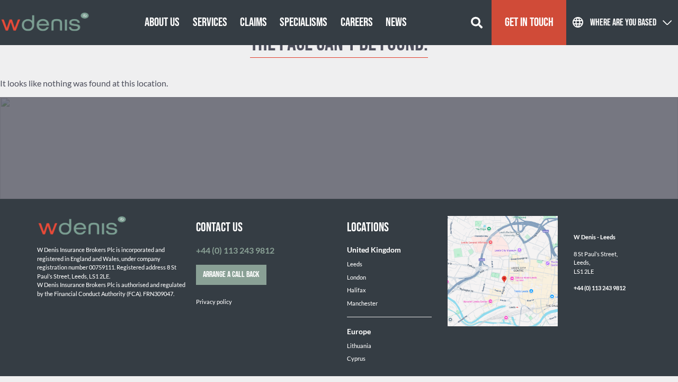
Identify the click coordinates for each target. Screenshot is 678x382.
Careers (357, 22)
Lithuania (359, 345)
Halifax (356, 289)
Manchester (362, 303)
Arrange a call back (231, 275)
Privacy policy (214, 301)
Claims (253, 22)
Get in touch (529, 22)
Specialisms (303, 22)
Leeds (354, 264)
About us (162, 22)
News (396, 22)
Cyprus (356, 358)
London (356, 277)
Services (210, 22)
